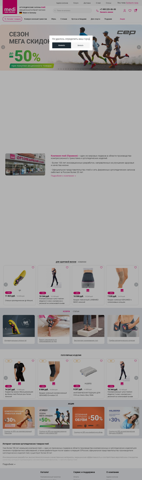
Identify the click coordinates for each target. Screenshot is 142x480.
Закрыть (80, 45)
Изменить (61, 45)
